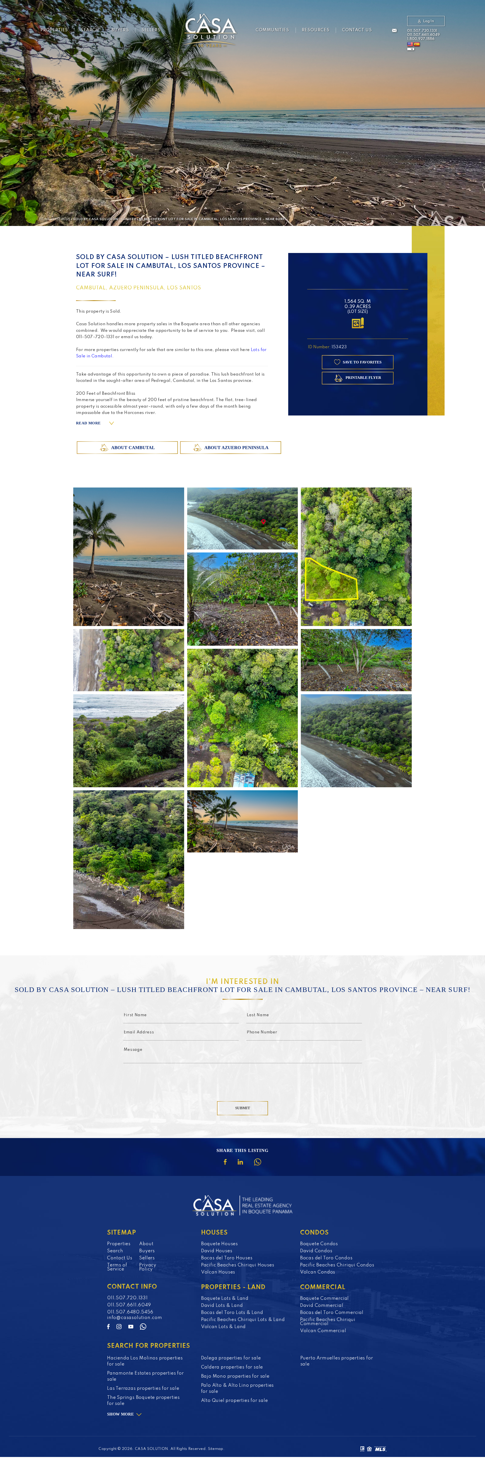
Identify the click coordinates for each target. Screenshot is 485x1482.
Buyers (120, 30)
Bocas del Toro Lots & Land (232, 1312)
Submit (242, 1108)
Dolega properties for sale (231, 1358)
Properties (54, 30)
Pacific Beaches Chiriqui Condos (337, 1265)
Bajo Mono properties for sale (235, 1376)
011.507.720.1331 (422, 31)
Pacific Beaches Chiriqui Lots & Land (243, 1319)
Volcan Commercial (323, 1331)
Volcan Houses (218, 1272)
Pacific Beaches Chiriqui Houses (237, 1265)
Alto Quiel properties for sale (234, 1400)
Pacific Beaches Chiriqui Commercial (327, 1321)
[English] (410, 44)
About (146, 1244)
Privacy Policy (147, 1267)
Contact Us (357, 30)
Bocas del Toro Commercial (331, 1312)
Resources (315, 30)
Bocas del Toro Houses (227, 1258)
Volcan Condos (317, 1272)
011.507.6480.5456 (130, 1312)
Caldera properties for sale (232, 1367)
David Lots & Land (222, 1305)
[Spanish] (417, 44)
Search (90, 30)
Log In (428, 21)
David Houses (216, 1251)
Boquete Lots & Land (225, 1298)
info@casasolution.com (134, 1318)
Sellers (150, 30)
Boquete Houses (219, 1244)
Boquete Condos (319, 1244)
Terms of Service (117, 1267)
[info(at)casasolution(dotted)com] (394, 31)
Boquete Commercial (324, 1298)
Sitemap (215, 1449)
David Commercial (321, 1305)
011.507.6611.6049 (423, 35)
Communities (272, 30)
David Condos (316, 1251)
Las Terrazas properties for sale (143, 1388)
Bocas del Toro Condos (326, 1258)
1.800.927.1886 (420, 39)
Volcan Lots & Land (223, 1327)
